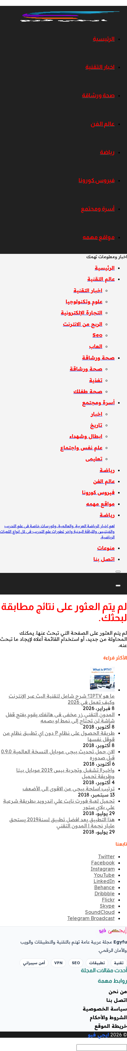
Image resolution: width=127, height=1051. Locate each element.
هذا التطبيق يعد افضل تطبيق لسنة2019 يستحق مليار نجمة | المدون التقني (62, 822)
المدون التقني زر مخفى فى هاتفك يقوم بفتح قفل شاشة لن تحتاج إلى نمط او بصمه (60, 717)
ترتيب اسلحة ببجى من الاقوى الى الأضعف (69, 788)
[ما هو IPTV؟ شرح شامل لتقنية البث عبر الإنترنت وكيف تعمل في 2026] (102, 690)
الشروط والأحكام (108, 1017)
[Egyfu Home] (105, 931)
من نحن (118, 991)
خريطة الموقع (110, 1026)
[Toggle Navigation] (118, 572)
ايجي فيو (98, 1035)
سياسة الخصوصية (105, 1009)
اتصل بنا (116, 1000)
